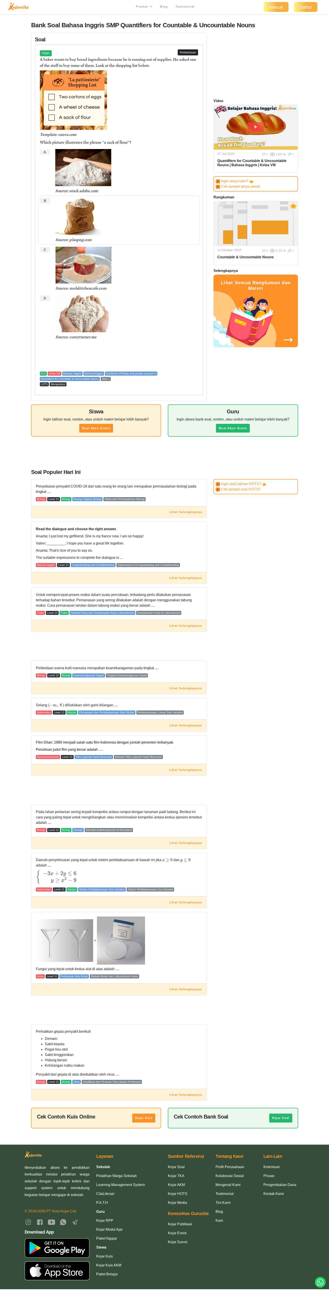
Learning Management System (120, 1185)
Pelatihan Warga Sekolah (116, 1176)
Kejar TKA (176, 1176)
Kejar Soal (280, 1118)
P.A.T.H (102, 1203)
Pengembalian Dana (279, 1185)
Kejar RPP (104, 1220)
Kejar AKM (176, 1185)
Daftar (305, 7)
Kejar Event (177, 1233)
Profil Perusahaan (230, 1167)
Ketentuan (271, 1167)
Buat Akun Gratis (96, 428)
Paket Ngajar (106, 1238)
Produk (142, 6)
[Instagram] (28, 1222)
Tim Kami (223, 1203)
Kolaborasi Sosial (230, 1176)
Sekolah (103, 1167)
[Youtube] (51, 1222)
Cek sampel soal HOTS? (239, 489)
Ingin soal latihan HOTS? (239, 484)
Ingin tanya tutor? (233, 181)
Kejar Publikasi (180, 1224)
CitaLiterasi (105, 1194)
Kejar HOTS (177, 1194)
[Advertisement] (118, 355)
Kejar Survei (178, 1242)
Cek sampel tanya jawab (238, 186)
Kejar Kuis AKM (108, 1265)
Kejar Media (177, 1203)
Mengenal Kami (228, 1185)
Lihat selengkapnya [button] (185, 512)
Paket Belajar (107, 1274)
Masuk (276, 7)
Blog (164, 6)
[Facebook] (39, 1222)
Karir (219, 1220)
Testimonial (185, 6)
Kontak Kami (273, 1194)
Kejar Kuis (143, 1118)
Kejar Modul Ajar (109, 1229)
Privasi (268, 1176)
